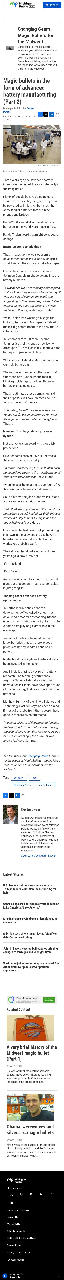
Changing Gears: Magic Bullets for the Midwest (36, 35)
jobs (34, 777)
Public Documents (16, 1231)
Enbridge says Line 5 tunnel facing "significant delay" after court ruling (30, 935)
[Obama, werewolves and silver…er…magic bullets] (30, 1107)
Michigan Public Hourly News (21, 1238)
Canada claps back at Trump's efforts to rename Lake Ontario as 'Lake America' (31, 905)
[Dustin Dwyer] (10, 814)
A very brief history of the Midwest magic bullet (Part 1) (32, 1053)
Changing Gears (37, 756)
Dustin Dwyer (30, 809)
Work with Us (13, 1224)
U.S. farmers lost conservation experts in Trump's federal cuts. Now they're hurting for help (29, 889)
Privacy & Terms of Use (19, 1252)
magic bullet (45, 785)
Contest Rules (14, 1245)
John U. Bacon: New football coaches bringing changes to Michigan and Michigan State (30, 950)
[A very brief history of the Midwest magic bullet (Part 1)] (30, 1028)
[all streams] (59, 1276)
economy (18, 777)
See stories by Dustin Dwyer (38, 855)
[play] (5, 1276)
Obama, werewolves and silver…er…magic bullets (30, 1129)
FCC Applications (15, 1260)
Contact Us (12, 1217)
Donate (53, 4)
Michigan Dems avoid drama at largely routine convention (30, 920)
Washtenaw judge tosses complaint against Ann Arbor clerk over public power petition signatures (31, 967)
